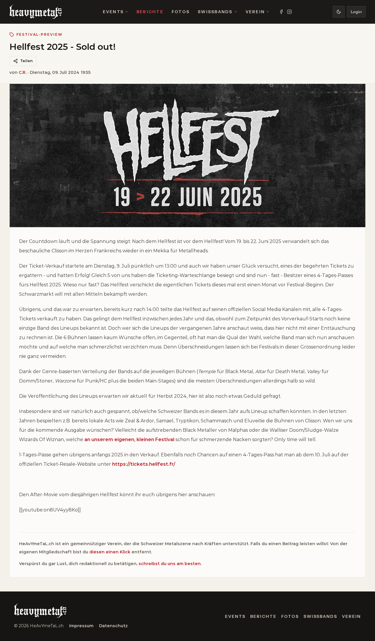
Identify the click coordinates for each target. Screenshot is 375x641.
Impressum (81, 625)
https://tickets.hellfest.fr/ (143, 464)
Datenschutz (113, 625)
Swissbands (215, 11)
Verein (255, 11)
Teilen (26, 61)
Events (113, 11)
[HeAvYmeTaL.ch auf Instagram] (289, 11)
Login (356, 11)
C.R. (22, 72)
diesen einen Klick (109, 552)
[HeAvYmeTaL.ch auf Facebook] (281, 11)
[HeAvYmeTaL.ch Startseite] (35, 12)
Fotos (181, 11)
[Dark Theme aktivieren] (339, 12)
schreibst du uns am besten (170, 563)
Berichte (150, 11)
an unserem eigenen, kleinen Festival (129, 439)
